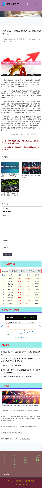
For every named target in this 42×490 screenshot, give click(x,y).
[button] (2, 327)
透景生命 (10, 287)
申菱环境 (10, 298)
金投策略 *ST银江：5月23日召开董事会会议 (15, 439)
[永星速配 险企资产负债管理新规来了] (31, 168)
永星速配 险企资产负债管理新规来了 (13, 433)
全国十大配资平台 (25, 458)
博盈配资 (4, 458)
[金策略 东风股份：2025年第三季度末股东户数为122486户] (10, 185)
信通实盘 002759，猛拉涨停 (11, 365)
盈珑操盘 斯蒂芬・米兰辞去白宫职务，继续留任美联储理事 (20, 405)
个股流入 (22, 271)
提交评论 (7, 255)
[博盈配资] (10, 4)
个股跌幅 (13, 271)
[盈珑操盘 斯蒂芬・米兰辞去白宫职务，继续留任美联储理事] (21, 397)
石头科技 (10, 284)
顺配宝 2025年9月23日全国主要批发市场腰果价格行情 (18, 427)
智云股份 (10, 281)
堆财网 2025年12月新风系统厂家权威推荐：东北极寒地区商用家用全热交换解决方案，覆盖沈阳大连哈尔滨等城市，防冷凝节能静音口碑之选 (21, 418)
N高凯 (10, 278)
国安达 (10, 303)
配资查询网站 (14, 461)
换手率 (38, 271)
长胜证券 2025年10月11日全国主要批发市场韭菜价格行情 (19, 410)
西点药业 (10, 292)
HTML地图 (30, 481)
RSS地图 (24, 481)
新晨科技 (10, 295)
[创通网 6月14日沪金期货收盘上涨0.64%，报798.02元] (10, 167)
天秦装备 (10, 289)
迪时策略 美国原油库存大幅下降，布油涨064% (17, 376)
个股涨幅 (5, 271)
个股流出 (31, 271)
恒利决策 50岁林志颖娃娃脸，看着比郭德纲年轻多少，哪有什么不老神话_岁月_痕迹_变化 (21, 359)
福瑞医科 (10, 300)
